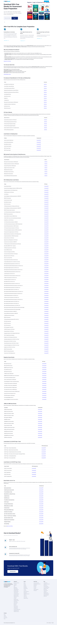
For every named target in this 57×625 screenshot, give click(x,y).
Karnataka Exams (16, 590)
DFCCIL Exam (25, 597)
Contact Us (5, 616)
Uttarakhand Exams (16, 600)
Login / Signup (46, 1)
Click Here (45, 84)
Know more (5, 40)
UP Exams (15, 598)
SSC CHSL (25, 590)
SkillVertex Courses (16, 611)
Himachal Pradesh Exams (17, 609)
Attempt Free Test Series (7, 61)
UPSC (14, 586)
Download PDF (39, 140)
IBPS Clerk (25, 586)
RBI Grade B (25, 592)
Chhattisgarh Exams (16, 610)
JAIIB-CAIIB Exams (16, 589)
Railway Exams (16, 588)
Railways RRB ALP (36, 589)
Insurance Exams (46, 586)
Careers (5, 615)
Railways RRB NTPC (26, 591)
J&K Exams (15, 597)
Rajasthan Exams (16, 599)
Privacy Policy (5, 617)
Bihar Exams (45, 589)
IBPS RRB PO (25, 587)
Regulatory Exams (46, 588)
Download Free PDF (15, 18)
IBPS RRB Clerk (26, 588)
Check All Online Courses (7, 74)
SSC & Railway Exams (46, 587)
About (4, 614)
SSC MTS (35, 588)
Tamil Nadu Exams (16, 591)
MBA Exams (15, 587)
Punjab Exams (15, 601)
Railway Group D (26, 598)
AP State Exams (16, 608)
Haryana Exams (16, 602)
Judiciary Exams (16, 592)
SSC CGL (25, 589)
